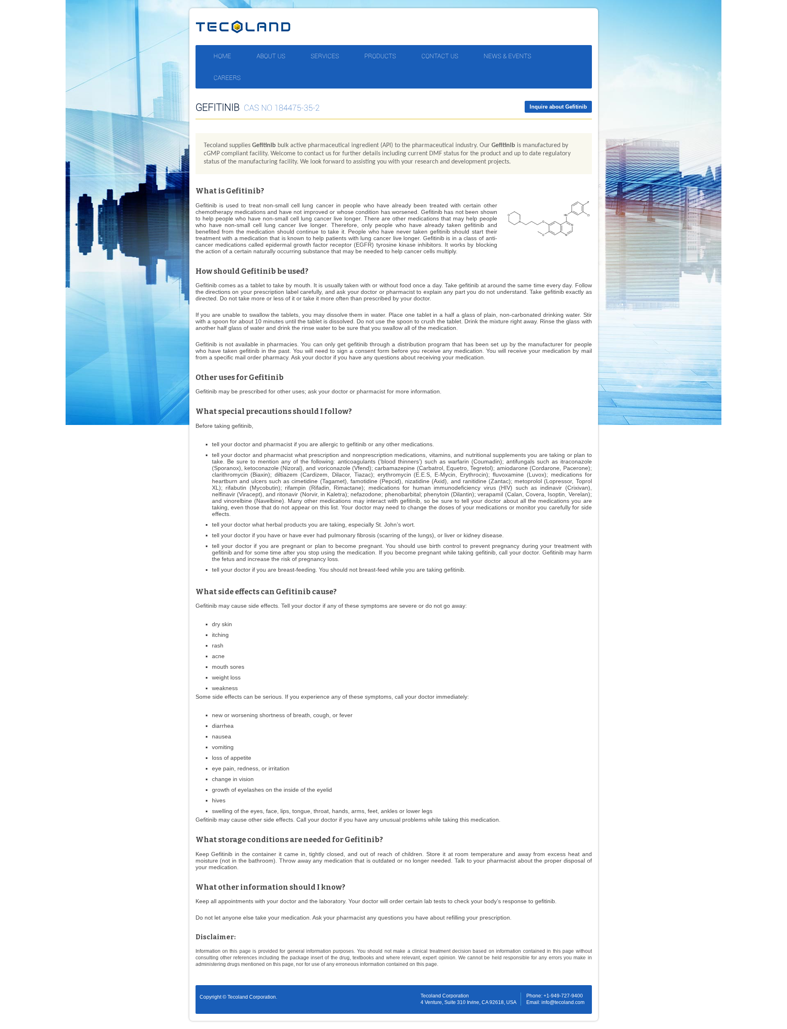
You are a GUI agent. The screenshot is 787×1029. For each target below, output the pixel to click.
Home (222, 56)
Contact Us (439, 56)
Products (380, 56)
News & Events (507, 56)
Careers (227, 77)
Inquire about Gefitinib (558, 107)
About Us (271, 56)
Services (325, 56)
